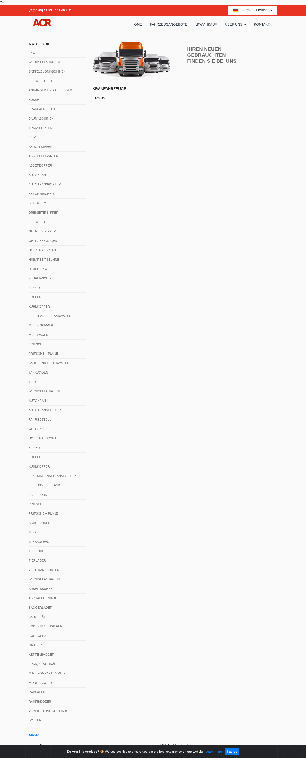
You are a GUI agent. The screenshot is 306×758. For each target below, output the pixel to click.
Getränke (37, 429)
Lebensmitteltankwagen (50, 316)
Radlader (37, 692)
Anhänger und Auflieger (50, 90)
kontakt (262, 24)
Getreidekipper (42, 231)
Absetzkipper (40, 165)
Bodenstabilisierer (45, 626)
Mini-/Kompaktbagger (47, 673)
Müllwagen (38, 335)
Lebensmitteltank (44, 485)
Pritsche (36, 344)
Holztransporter (45, 250)
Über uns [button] (234, 24)
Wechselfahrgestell (47, 391)
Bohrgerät (38, 636)
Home (137, 24)
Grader (35, 645)
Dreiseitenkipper (43, 212)
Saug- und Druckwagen (49, 363)
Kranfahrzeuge (42, 109)
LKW (32, 52)
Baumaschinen (41, 118)
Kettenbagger (41, 654)
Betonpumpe (39, 203)
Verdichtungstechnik (48, 711)
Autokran (37, 175)
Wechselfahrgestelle (48, 62)
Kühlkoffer (39, 306)
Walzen (35, 720)
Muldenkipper (41, 325)
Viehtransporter (44, 570)
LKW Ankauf (206, 24)
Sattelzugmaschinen (47, 71)
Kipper (34, 288)
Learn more (213, 751)
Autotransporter (45, 184)
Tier (32, 382)
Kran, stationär (42, 664)
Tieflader (37, 560)
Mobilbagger (40, 683)
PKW (32, 137)
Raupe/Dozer (40, 701)
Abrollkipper (40, 146)
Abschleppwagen (43, 156)
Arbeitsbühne (41, 589)
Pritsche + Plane (43, 353)
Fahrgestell (40, 222)
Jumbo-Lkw (38, 269)
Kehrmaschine (41, 278)
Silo (32, 532)
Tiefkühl (36, 551)
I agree (232, 751)
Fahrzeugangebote (168, 24)
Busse (34, 99)
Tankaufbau (39, 541)
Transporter (40, 128)
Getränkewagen (43, 241)
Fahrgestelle (41, 81)
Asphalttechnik (42, 598)
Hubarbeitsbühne (44, 259)
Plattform (38, 494)
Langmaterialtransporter (52, 476)
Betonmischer (41, 193)
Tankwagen (38, 372)
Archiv (34, 735)
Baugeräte (38, 617)
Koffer (35, 297)
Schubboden (39, 523)
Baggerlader (40, 607)
